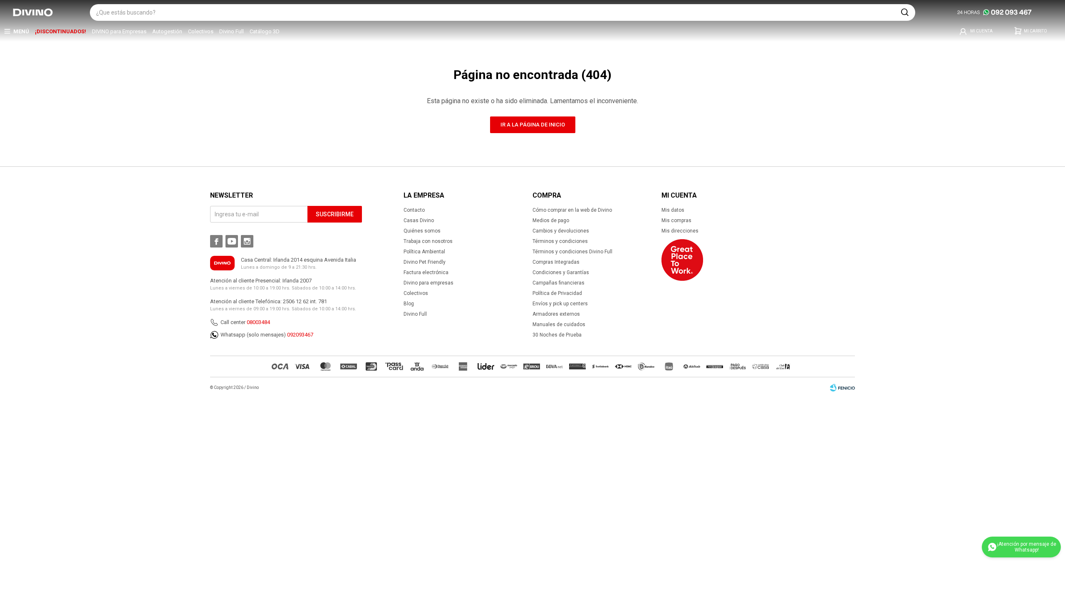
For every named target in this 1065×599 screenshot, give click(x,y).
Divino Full (231, 31)
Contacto (414, 210)
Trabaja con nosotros (428, 241)
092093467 (300, 335)
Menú (21, 31)
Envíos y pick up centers (560, 304)
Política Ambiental (424, 252)
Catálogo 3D (265, 31)
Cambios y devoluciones (560, 231)
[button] (904, 12)
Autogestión (167, 31)
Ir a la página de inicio (532, 124)
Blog (409, 304)
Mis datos (672, 210)
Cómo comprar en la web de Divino (572, 210)
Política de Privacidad (557, 293)
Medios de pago (550, 220)
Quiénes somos (422, 231)
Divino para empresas (428, 283)
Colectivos (200, 31)
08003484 (258, 322)
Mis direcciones (679, 231)
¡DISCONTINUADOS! (60, 31)
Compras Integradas (556, 262)
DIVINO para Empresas (119, 31)
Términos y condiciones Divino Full (572, 252)
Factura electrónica (426, 272)
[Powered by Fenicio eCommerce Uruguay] (842, 387)
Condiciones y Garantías (560, 272)
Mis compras (676, 220)
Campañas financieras (558, 283)
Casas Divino (419, 220)
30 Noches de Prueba (557, 335)
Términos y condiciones (560, 241)
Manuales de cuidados (558, 324)
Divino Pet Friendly (425, 262)
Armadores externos (556, 314)
